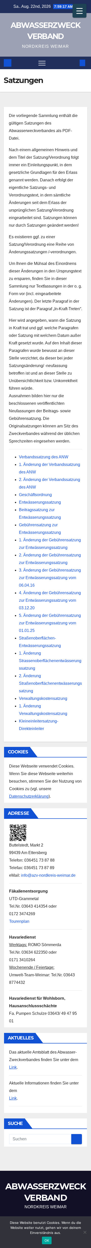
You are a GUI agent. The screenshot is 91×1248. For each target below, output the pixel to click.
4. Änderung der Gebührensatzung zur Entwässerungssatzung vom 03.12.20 (50, 600)
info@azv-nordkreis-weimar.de (48, 875)
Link (13, 1067)
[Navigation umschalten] (42, 63)
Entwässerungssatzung (40, 502)
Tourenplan (19, 921)
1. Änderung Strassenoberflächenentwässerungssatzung (50, 660)
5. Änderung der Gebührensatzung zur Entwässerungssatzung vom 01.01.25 (50, 623)
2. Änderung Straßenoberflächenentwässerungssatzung (50, 683)
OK (46, 1240)
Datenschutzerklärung (29, 796)
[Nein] (84, 1232)
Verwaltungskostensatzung (43, 698)
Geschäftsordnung (35, 495)
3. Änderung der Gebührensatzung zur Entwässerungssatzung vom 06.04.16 (50, 577)
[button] (74, 63)
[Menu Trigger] (79, 11)
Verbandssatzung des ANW (43, 457)
